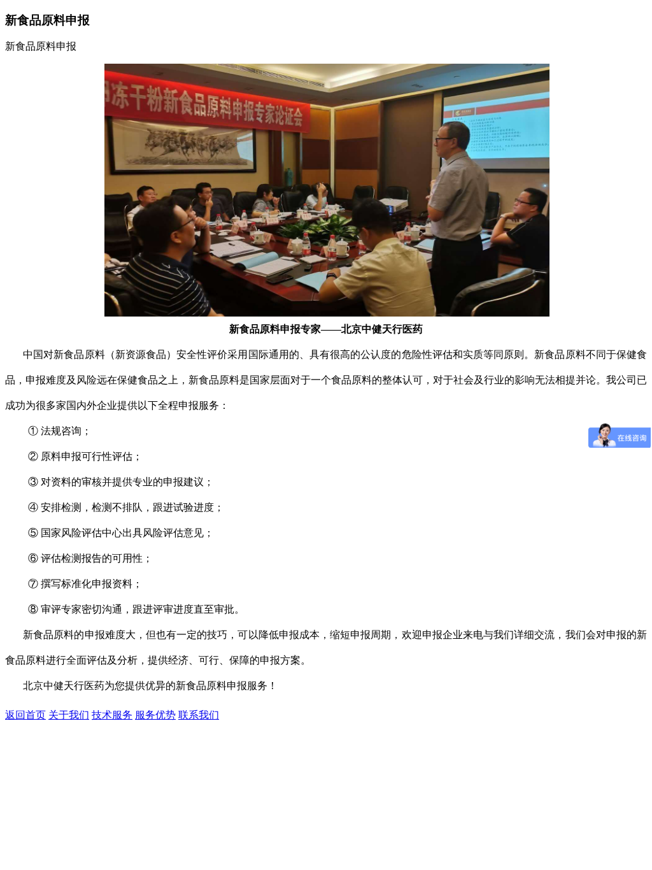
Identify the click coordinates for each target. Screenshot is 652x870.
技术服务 (112, 715)
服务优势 (155, 715)
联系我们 (198, 715)
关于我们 (68, 715)
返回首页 (25, 715)
